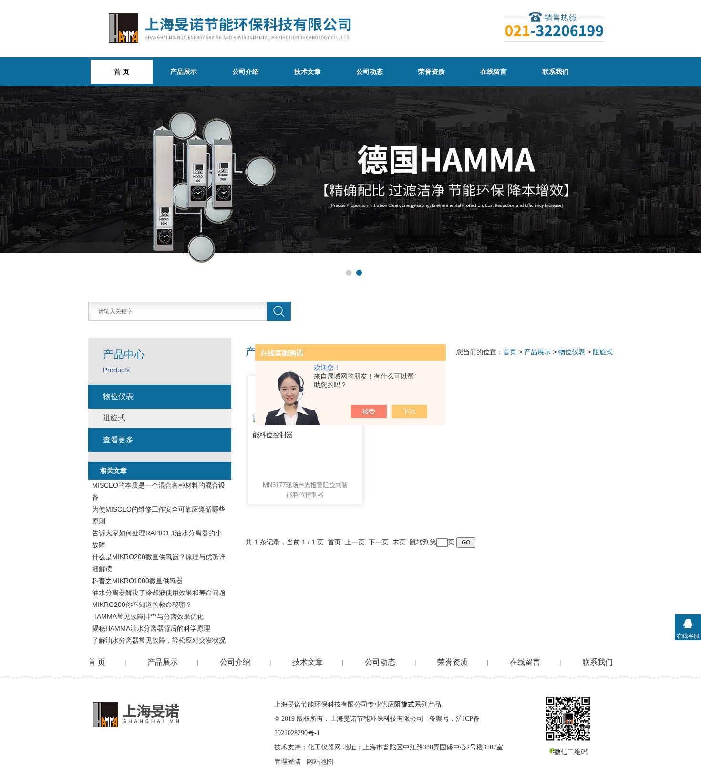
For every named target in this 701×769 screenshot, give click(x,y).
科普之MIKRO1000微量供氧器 (137, 580)
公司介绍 (245, 71)
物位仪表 (571, 352)
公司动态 (369, 71)
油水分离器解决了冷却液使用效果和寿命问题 (159, 592)
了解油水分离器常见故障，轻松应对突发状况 (159, 640)
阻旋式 (603, 352)
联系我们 (555, 71)
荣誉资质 (431, 71)
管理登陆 (287, 761)
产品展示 (183, 71)
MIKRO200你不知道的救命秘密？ (142, 604)
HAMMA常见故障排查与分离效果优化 (148, 616)
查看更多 (118, 440)
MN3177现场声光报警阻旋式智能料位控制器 (305, 490)
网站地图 (320, 761)
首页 (509, 352)
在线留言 (493, 71)
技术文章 (307, 71)
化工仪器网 (324, 747)
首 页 (96, 662)
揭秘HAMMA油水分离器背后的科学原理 (151, 628)
